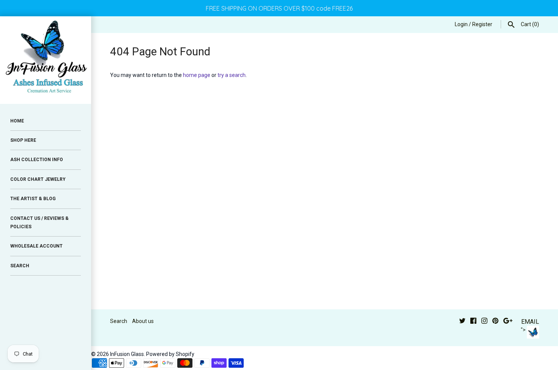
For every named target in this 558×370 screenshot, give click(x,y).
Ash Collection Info (36, 159)
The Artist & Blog (33, 198)
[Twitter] (462, 321)
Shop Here (23, 140)
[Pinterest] (495, 321)
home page (196, 75)
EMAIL (530, 321)
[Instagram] (484, 321)
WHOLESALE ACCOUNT (36, 246)
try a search (232, 75)
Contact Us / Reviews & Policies (39, 222)
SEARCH (19, 265)
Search (118, 321)
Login (461, 24)
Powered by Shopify (170, 354)
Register (482, 24)
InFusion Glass (127, 354)
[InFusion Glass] (45, 60)
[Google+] (507, 321)
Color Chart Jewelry (38, 179)
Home (17, 121)
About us (143, 321)
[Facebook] (473, 321)
